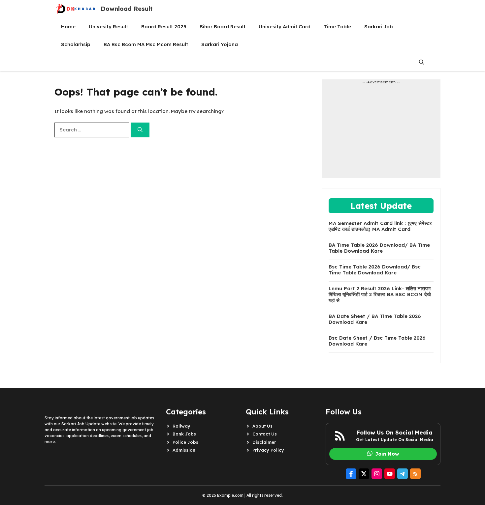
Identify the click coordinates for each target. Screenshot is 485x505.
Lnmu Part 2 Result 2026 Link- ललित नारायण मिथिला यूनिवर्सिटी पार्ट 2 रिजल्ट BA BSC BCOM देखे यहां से (380, 294)
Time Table (337, 26)
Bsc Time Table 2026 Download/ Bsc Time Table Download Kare (375, 270)
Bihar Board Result (222, 26)
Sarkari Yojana (219, 44)
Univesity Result (108, 26)
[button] (421, 62)
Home (68, 26)
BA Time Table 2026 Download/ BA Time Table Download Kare (379, 248)
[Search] (140, 130)
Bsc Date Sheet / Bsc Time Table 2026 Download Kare (377, 341)
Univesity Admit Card (284, 26)
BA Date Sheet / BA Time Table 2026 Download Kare (375, 319)
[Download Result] (75, 9)
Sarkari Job (378, 26)
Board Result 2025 (163, 26)
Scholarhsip (75, 44)
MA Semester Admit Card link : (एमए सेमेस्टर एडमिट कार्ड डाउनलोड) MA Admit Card (380, 226)
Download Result (126, 9)
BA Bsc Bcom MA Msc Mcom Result (146, 44)
